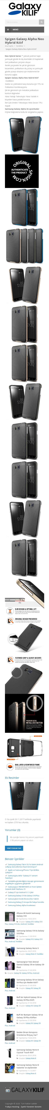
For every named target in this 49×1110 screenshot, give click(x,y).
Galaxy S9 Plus (27, 973)
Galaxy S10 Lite (14, 924)
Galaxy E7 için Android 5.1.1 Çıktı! (20, 892)
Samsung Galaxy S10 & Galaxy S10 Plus (23, 895)
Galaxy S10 (30, 922)
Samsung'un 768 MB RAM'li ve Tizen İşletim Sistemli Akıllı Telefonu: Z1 (23, 888)
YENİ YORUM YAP (14, 848)
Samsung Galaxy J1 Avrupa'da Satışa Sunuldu (26, 902)
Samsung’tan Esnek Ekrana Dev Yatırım (23, 899)
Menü (15, 29)
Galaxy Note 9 (31, 954)
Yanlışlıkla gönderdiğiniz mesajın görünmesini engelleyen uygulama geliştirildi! (24, 882)
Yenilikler (19, 46)
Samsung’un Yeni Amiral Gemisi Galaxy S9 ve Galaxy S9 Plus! (30, 964)
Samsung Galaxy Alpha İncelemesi (21, 905)
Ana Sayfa (9, 46)
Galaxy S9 (17, 973)
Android (24, 924)
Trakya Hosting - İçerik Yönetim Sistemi (23, 1106)
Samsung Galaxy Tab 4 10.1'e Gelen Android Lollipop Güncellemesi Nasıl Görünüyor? (24, 865)
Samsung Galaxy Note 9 (28, 948)
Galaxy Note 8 (31, 1058)
